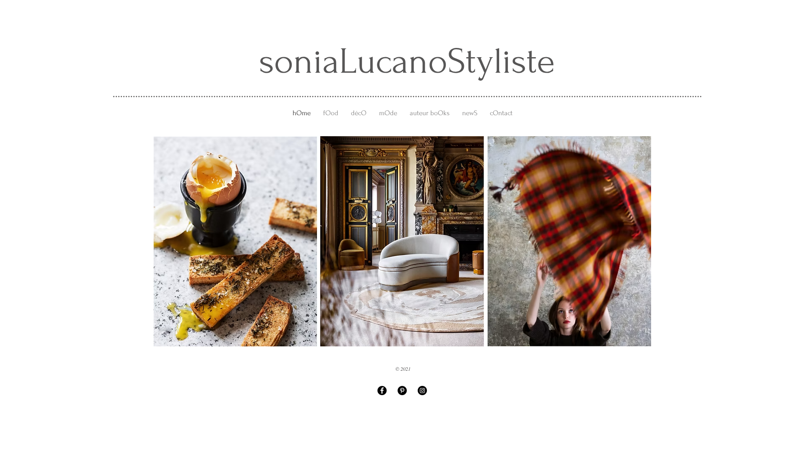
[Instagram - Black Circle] (422, 390)
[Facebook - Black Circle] (382, 390)
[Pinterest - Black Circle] (402, 390)
